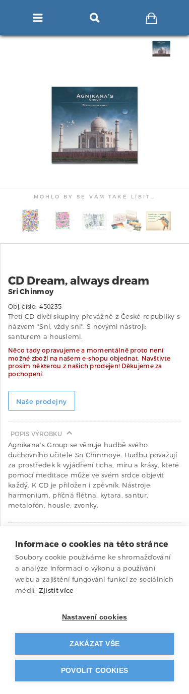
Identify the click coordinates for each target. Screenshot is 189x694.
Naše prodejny (41, 401)
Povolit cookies (94, 670)
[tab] (163, 48)
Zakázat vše (94, 644)
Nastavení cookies (94, 617)
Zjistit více (56, 590)
